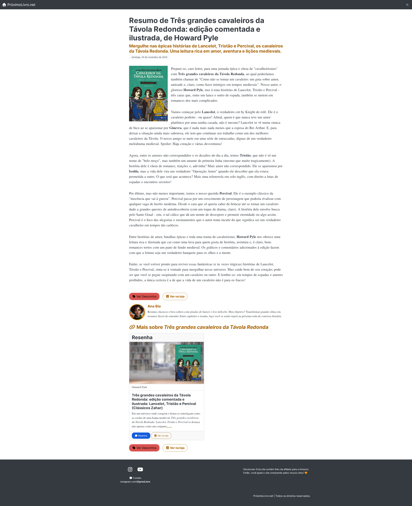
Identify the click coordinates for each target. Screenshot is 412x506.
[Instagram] (130, 469)
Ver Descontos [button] (146, 296)
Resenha (142, 435)
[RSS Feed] (407, 5)
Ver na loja (162, 435)
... (169, 426)
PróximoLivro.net (20, 5)
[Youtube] (140, 469)
